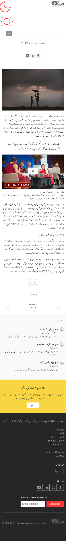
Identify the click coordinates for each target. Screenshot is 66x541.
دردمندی (33, 282)
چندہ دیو (33, 405)
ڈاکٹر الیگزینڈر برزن (40, 43)
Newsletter (58, 444)
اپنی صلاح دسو (60, 429)
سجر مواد (61, 448)
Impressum (40, 523)
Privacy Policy (56, 440)
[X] (33, 56)
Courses (59, 456)
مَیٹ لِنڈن (32, 43)
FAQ (61, 433)
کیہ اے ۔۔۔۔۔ (33, 304)
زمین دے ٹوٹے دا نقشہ (57, 437)
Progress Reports (54, 452)
